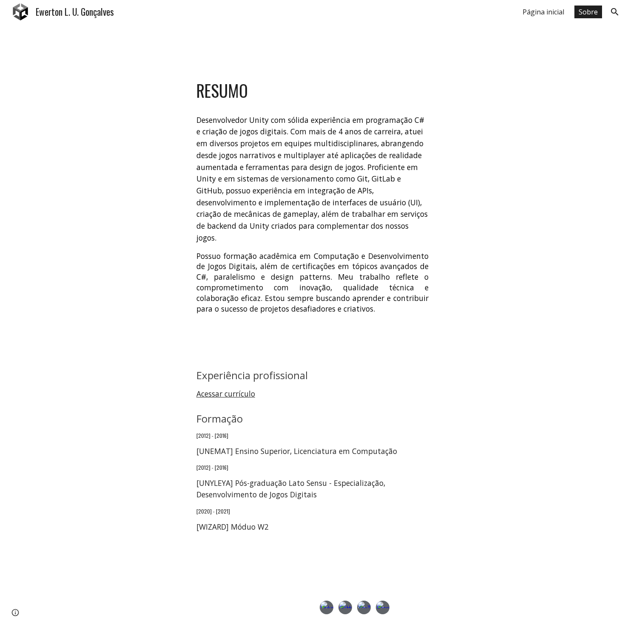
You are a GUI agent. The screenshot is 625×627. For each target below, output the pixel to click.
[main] (312, 90)
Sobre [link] (588, 12)
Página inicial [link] (543, 12)
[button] (615, 12)
